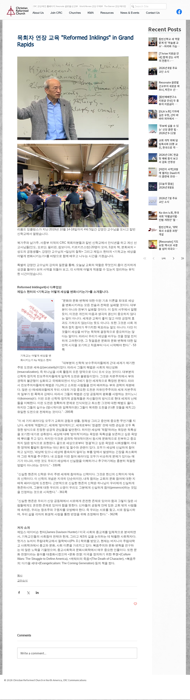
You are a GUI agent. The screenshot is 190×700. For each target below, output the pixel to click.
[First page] (144, 258)
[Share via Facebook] (19, 592)
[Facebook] (179, 11)
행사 (19, 575)
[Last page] (182, 258)
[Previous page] (153, 258)
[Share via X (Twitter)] (28, 592)
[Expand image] (73, 98)
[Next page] (173, 258)
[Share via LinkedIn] (37, 592)
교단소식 (22, 580)
